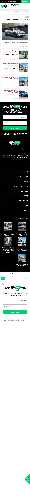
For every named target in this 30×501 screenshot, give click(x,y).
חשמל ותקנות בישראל (21, 186)
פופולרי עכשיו (23, 201)
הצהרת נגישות (14, 270)
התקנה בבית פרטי (14, 85)
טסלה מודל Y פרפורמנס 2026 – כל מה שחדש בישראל (16, 43)
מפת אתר (9, 270)
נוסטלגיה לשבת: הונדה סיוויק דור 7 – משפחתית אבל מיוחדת (10, 51)
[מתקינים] (5, 6)
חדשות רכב (25, 46)
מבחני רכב (16, 59)
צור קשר (25, 210)
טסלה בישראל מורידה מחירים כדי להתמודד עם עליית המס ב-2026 (10, 65)
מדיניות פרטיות (21, 270)
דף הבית (27, 11)
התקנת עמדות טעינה (21, 176)
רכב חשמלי (15, 98)
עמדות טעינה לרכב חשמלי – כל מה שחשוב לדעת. (10, 78)
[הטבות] (2, 6)
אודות (26, 205)
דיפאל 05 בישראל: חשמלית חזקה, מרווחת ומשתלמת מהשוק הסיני (11, 91)
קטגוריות (26, 167)
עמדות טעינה (24, 172)
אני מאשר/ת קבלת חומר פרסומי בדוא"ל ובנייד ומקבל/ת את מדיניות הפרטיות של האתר (14, 134)
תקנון (5, 134)
